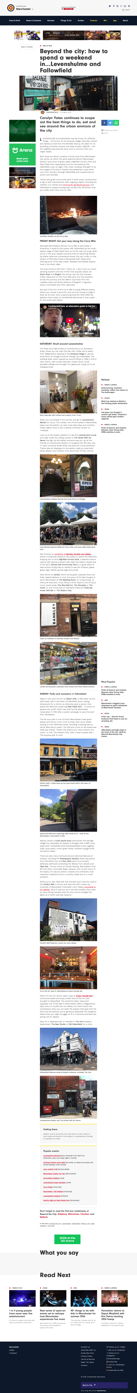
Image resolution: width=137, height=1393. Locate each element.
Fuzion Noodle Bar (84, 996)
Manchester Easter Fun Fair (54, 1174)
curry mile (50, 1226)
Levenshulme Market (51, 1156)
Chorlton (84, 1214)
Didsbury (62, 1214)
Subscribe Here (87, 1353)
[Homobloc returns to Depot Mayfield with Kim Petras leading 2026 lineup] (114, 1308)
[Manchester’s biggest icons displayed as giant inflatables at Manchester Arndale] (114, 704)
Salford (43, 1217)
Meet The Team (87, 1362)
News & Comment (33, 20)
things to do (85, 1223)
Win (105, 20)
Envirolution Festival (51, 1178)
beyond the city (55, 1223)
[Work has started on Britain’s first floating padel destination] (114, 401)
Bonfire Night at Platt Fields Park (56, 1200)
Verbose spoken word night (54, 1162)
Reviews (50, 20)
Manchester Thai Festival (53, 1191)
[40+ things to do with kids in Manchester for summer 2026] (83, 1308)
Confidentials (52, 112)
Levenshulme (66, 1223)
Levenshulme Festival (51, 1196)
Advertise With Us (88, 1350)
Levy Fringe (47, 1187)
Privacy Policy (86, 1356)
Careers (84, 1365)
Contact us (85, 1347)
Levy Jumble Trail (50, 1169)
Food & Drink (14, 20)
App (115, 20)
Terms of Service (88, 1359)
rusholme (43, 1226)
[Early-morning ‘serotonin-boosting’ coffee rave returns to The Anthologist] (114, 388)
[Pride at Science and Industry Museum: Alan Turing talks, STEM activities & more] (114, 428)
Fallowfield (76, 1223)
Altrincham (73, 1214)
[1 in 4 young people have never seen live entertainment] (22, 1308)
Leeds (11, 1350)
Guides (81, 20)
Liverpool (13, 1353)
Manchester (14, 1347)
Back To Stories (27, 47)
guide (93, 1223)
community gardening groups (76, 185)
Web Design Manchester (89, 1390)
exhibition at (73, 554)
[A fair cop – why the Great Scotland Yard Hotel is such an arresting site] (114, 717)
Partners (93, 20)
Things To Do (66, 20)
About (125, 20)
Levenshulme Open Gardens (54, 1183)
